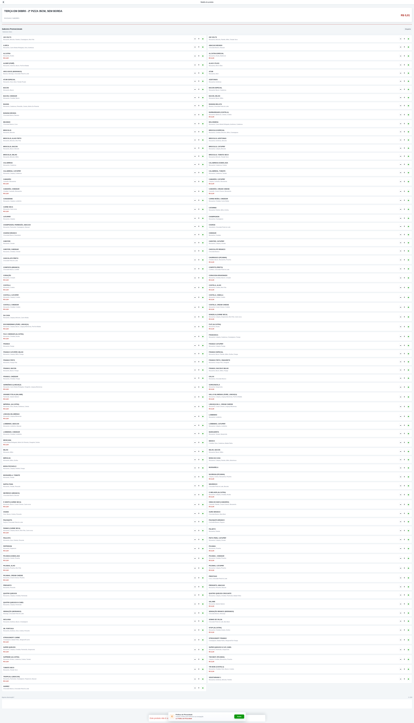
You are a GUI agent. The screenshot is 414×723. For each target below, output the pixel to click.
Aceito (239, 716)
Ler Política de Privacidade (184, 718)
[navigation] (207, 2)
